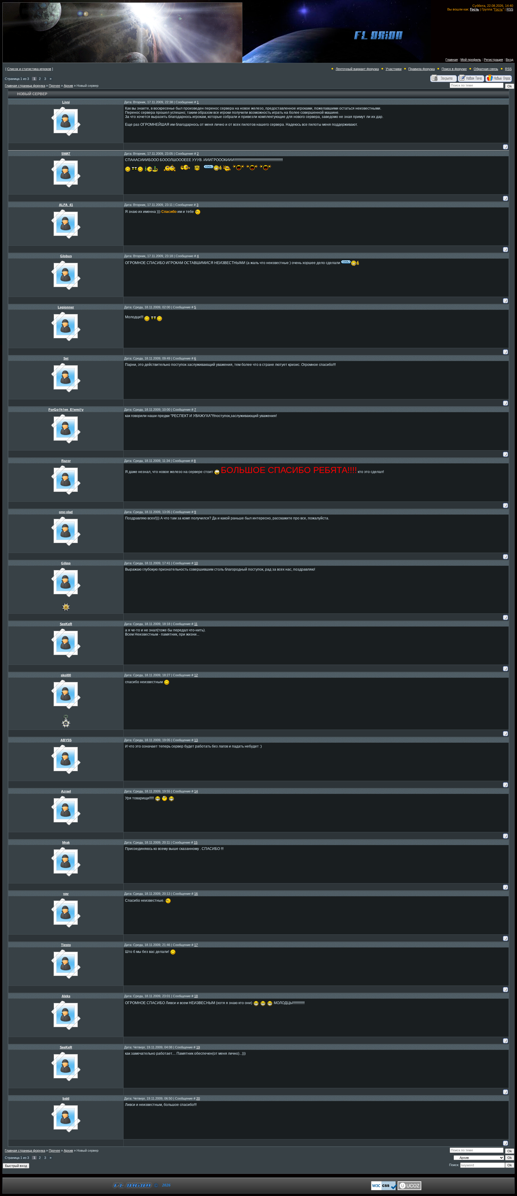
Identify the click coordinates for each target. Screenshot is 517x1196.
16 (196, 893)
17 (196, 945)
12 (196, 675)
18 (196, 996)
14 (196, 791)
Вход (509, 59)
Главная (451, 59)
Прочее (54, 85)
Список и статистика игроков (29, 69)
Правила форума (421, 69)
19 (198, 1047)
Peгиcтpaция (493, 59)
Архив (68, 85)
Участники (394, 69)
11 (195, 624)
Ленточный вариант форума (357, 69)
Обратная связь (486, 69)
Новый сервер (87, 85)
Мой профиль (470, 59)
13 (196, 740)
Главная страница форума (25, 85)
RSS (510, 9)
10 (196, 563)
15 (195, 842)
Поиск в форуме (454, 69)
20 (198, 1098)
